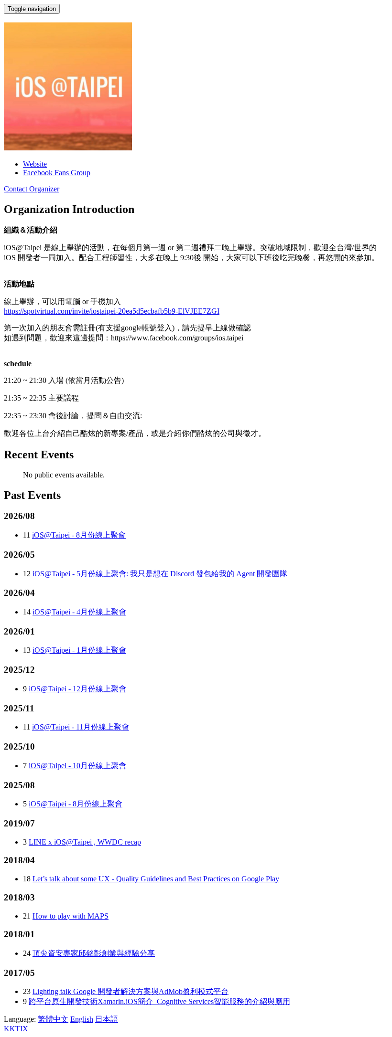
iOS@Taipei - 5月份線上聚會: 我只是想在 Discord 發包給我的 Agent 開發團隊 (160, 574)
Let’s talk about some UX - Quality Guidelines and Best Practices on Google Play (156, 879)
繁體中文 (53, 1019)
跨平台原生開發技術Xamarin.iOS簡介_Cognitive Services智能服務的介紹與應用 (159, 1001)
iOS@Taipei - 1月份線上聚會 (79, 650)
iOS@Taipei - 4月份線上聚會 (79, 612)
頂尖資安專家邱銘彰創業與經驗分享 (94, 953)
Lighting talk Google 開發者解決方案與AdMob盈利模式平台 (131, 991)
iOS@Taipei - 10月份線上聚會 (77, 766)
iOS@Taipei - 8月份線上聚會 (79, 535)
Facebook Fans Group (56, 173)
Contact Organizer (31, 189)
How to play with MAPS (71, 916)
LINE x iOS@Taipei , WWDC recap (85, 842)
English (81, 1019)
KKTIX (16, 1029)
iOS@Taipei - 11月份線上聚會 (80, 727)
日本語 (106, 1019)
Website (35, 164)
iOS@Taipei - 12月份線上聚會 (77, 689)
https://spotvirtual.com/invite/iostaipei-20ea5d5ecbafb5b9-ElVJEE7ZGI (111, 311)
